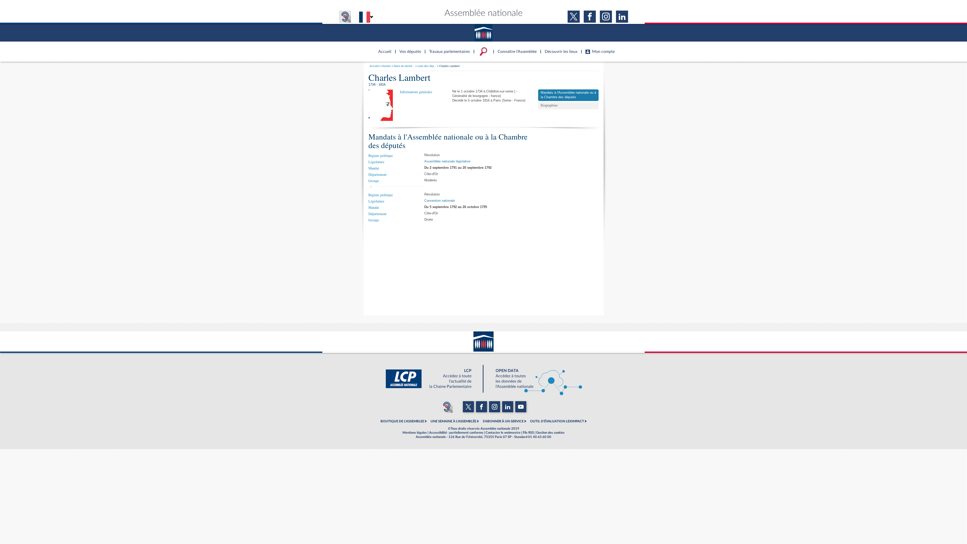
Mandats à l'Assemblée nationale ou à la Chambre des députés (568, 95)
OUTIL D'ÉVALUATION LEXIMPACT (557, 421)
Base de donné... (404, 65)
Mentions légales (414, 432)
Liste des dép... (427, 65)
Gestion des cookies (550, 432)
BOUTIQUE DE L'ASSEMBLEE (402, 421)
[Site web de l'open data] (534, 379)
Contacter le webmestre (503, 432)
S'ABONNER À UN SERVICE (503, 421)
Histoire (386, 65)
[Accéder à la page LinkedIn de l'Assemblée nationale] (622, 17)
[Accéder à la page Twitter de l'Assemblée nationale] (574, 17)
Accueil (374, 65)
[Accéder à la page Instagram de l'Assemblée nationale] (606, 17)
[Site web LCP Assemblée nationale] (432, 379)
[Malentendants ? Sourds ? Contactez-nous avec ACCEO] (345, 17)
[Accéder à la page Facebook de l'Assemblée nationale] (590, 17)
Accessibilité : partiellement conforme (456, 432)
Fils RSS (528, 432)
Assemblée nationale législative (447, 161)
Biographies (549, 105)
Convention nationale (439, 200)
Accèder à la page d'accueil (383, 48)
